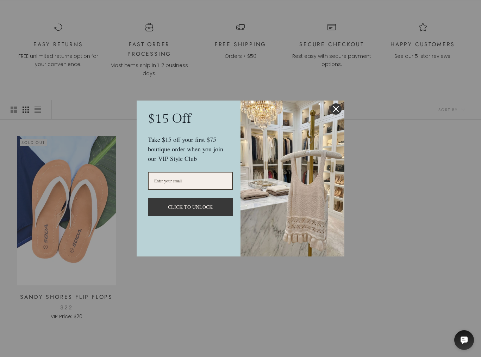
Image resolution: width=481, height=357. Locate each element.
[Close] (335, 109)
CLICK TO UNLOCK (190, 207)
